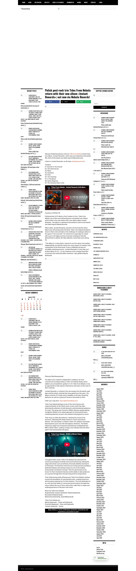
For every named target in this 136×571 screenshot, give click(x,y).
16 (40, 305)
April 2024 (99, 445)
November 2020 (101, 528)
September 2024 (101, 435)
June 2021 (99, 514)
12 (27, 305)
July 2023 (99, 463)
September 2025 (101, 411)
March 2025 (100, 423)
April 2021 (99, 518)
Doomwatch (70, 2)
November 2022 (101, 479)
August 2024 (100, 437)
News (29, 2)
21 (34, 307)
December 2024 (101, 429)
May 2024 (99, 443)
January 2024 (100, 451)
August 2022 (100, 486)
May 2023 (99, 467)
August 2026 (100, 389)
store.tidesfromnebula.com (69, 401)
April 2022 (99, 494)
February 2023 (100, 473)
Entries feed (100, 549)
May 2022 (99, 492)
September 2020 (101, 532)
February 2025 (100, 425)
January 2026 (100, 403)
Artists (47, 2)
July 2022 (99, 488)
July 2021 (99, 512)
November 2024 (101, 431)
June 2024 (99, 441)
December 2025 (101, 405)
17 (21, 307)
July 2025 (99, 415)
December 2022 (101, 477)
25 (24, 309)
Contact (93, 2)
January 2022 (100, 500)
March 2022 (100, 496)
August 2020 (100, 534)
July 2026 (99, 391)
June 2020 (99, 538)
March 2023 (100, 471)
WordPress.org (100, 553)
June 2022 (99, 490)
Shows (79, 2)
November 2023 (101, 455)
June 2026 (99, 393)
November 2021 (101, 504)
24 (21, 309)
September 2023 (101, 459)
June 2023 (99, 465)
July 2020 (99, 536)
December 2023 (101, 453)
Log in (98, 547)
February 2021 (100, 522)
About (86, 2)
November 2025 (101, 407)
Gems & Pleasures (58, 2)
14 (34, 305)
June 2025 (99, 417)
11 (24, 305)
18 (24, 307)
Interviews (37, 2)
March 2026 (100, 399)
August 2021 (100, 510)
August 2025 (100, 413)
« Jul (22, 315)
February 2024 (100, 449)
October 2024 (100, 433)
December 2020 (101, 526)
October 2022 (100, 481)
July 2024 (99, 439)
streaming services (78, 161)
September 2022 (101, 483)
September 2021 (101, 508)
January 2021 (100, 524)
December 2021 (101, 502)
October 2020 (100, 530)
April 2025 (99, 421)
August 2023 (100, 461)
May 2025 (99, 419)
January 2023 (100, 475)
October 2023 (100, 457)
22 (37, 307)
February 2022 (100, 498)
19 (27, 307)
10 (21, 305)
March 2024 (100, 447)
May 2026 (99, 395)
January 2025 (100, 427)
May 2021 (99, 516)
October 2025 (100, 409)
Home (23, 2)
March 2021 (100, 520)
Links (100, 2)
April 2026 (99, 397)
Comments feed (101, 551)
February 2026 (100, 401)
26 (27, 309)
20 (31, 307)
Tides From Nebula (75, 154)
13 (30, 305)
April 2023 (99, 469)
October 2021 (100, 506)
